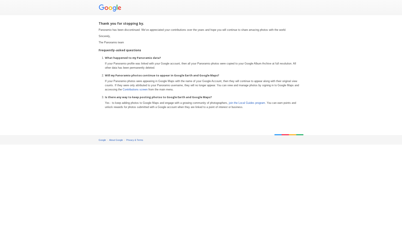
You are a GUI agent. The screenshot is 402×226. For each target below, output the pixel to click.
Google (102, 140)
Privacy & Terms (134, 140)
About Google (116, 140)
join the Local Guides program (247, 102)
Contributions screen (135, 89)
